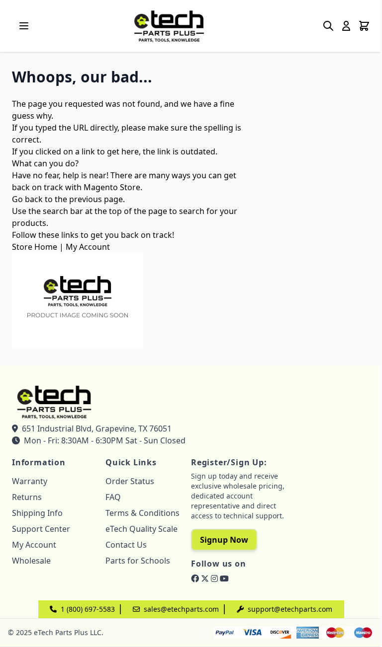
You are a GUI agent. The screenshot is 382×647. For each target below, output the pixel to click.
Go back (27, 199)
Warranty (29, 481)
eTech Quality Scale (141, 528)
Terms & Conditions (142, 512)
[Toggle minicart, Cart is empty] (364, 26)
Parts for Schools (137, 560)
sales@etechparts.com (181, 609)
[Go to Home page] (169, 26)
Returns (27, 497)
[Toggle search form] (328, 26)
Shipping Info (37, 512)
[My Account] (346, 26)
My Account (88, 246)
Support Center (41, 528)
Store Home (34, 246)
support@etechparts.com (290, 609)
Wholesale (31, 560)
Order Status (129, 481)
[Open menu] (24, 26)
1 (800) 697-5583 (88, 609)
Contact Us (126, 544)
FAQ (113, 497)
